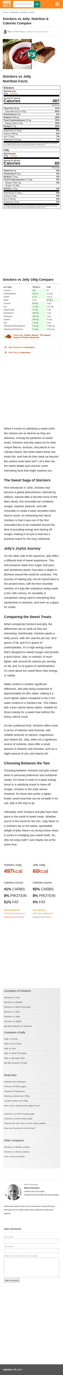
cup (42, 917)
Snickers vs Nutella (13, 1002)
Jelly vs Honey (11, 1039)
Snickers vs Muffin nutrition (17, 1147)
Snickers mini (9, 917)
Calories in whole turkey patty (18, 1118)
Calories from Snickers (15, 1081)
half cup (48, 917)
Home (5, 12)
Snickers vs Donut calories (17, 1152)
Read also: (31, 336)
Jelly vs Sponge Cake (14, 1058)
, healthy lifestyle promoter (28, 32)
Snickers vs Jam (12, 1012)
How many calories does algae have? (22, 1105)
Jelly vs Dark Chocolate (15, 1053)
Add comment (12, 1280)
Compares (14, 12)
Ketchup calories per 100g (16, 1096)
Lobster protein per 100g (16, 1100)
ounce (11, 913)
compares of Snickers (21, 1026)
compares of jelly (19, 1063)
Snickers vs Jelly (27, 12)
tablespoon (48, 913)
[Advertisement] (31, 243)
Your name (8, 1237)
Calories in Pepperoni (14, 1091)
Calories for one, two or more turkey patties (25, 1123)
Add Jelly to (19, 352)
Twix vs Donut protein (14, 1156)
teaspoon (36, 917)
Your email (8, 1246)
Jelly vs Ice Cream (13, 1043)
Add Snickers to (21, 347)
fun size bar (19, 917)
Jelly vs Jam (10, 1048)
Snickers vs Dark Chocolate (17, 1007)
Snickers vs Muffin (13, 1021)
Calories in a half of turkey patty (19, 1114)
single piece (19, 913)
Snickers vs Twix (12, 997)
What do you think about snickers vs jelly (20, 1256)
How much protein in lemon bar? (19, 1128)
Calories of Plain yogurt (15, 1086)
